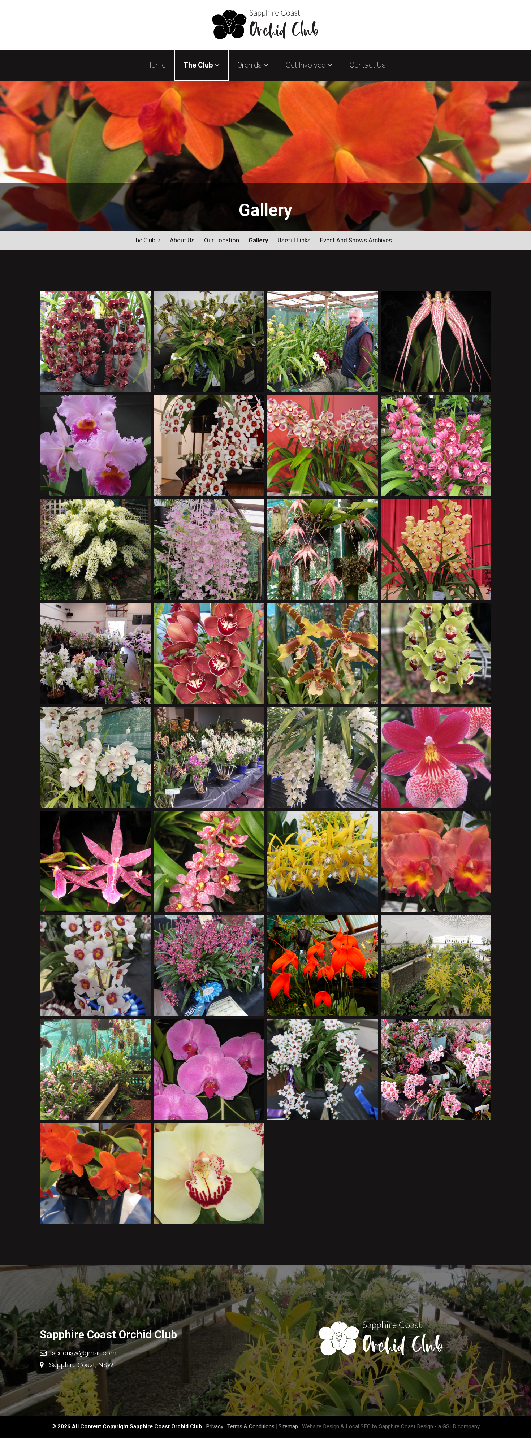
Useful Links (294, 240)
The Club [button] (199, 65)
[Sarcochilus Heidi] (322, 1071)
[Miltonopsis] (436, 759)
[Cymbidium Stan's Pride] (209, 1175)
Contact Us (367, 65)
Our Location (221, 240)
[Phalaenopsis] (209, 1071)
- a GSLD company (457, 1426)
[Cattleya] (95, 447)
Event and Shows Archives (356, 240)
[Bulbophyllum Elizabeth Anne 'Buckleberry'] (322, 551)
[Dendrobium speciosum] (95, 551)
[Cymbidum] (95, 343)
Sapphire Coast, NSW (81, 1365)
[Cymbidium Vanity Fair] (95, 759)
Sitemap (288, 1426)
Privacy (214, 1426)
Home (156, 65)
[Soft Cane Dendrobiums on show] (95, 655)
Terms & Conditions (251, 1426)
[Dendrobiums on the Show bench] (209, 759)
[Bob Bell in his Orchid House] (322, 343)
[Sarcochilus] (209, 447)
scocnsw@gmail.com (84, 1353)
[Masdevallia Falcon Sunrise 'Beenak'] (322, 967)
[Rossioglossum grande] (322, 655)
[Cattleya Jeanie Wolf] (95, 1175)
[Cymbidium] (436, 447)
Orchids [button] (250, 65)
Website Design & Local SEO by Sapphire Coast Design (367, 1426)
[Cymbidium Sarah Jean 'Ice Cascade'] (322, 759)
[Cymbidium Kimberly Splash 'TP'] (322, 447)
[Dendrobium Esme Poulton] (322, 863)
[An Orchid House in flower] (95, 1071)
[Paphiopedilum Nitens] (209, 343)
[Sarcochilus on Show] (436, 1071)
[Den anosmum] (209, 551)
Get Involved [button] (306, 65)
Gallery (258, 240)
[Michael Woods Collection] (436, 967)
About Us (182, 240)
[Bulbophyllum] (436, 343)
